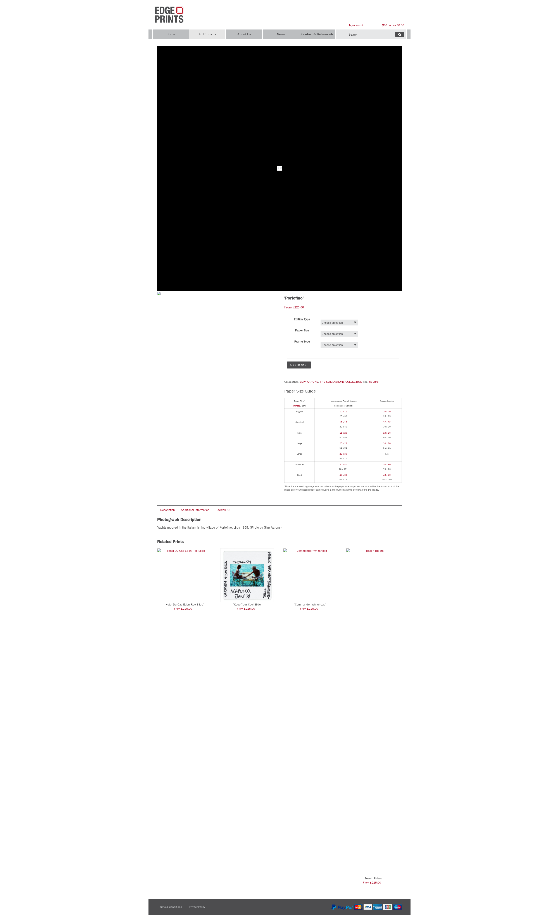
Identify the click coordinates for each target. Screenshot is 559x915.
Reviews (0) (223, 510)
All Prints (205, 34)
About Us (244, 34)
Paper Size (302, 330)
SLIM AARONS (309, 382)
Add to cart (299, 365)
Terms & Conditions (170, 907)
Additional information (195, 510)
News (281, 34)
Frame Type (302, 341)
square (373, 382)
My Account (356, 25)
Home (170, 34)
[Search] (399, 34)
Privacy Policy (197, 907)
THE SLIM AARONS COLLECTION (341, 382)
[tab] (167, 510)
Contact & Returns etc (317, 34)
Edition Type (302, 319)
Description (167, 510)
